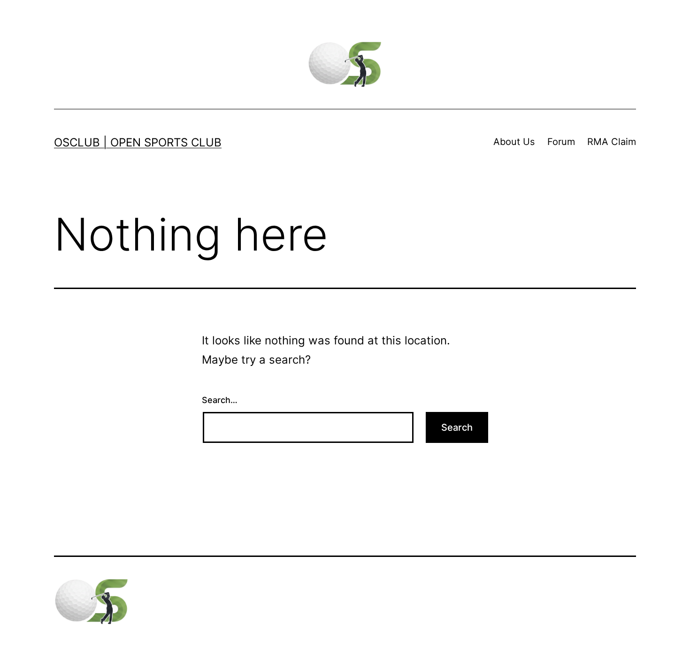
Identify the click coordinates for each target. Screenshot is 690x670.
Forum (561, 141)
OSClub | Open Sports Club (138, 142)
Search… (220, 400)
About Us (514, 141)
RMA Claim (611, 141)
